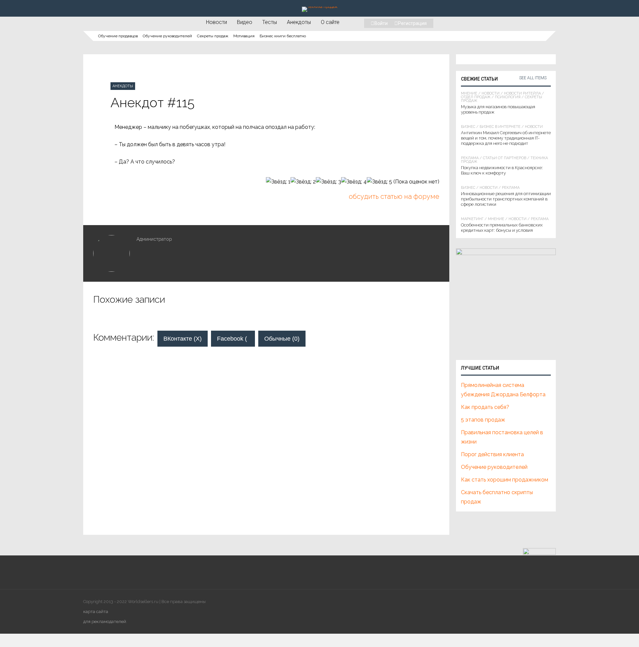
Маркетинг (472, 219)
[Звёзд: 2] (303, 181)
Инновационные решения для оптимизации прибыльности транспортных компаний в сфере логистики (506, 199)
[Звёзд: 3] (328, 181)
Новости (216, 22)
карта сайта (95, 611)
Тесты (269, 22)
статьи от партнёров (504, 158)
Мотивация (244, 36)
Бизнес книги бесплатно (283, 36)
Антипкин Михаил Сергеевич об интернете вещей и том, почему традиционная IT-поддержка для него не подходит (506, 138)
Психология (508, 97)
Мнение (469, 93)
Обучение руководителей (167, 36)
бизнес (468, 127)
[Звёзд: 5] (379, 181)
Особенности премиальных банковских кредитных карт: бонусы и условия (501, 227)
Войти (381, 23)
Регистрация (412, 23)
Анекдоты (299, 22)
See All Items (532, 78)
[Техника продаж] (319, 6)
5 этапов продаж (483, 420)
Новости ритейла (522, 93)
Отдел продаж (476, 97)
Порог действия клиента (492, 454)
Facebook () (236, 338)
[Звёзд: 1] (278, 181)
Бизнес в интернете (500, 127)
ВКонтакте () (182, 338)
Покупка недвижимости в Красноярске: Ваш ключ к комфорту (502, 170)
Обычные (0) (282, 338)
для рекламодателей (104, 621)
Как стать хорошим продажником (504, 480)
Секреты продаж (212, 36)
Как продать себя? (485, 407)
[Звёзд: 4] (354, 181)
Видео (244, 22)
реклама (470, 158)
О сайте (330, 22)
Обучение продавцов (118, 36)
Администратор (154, 239)
